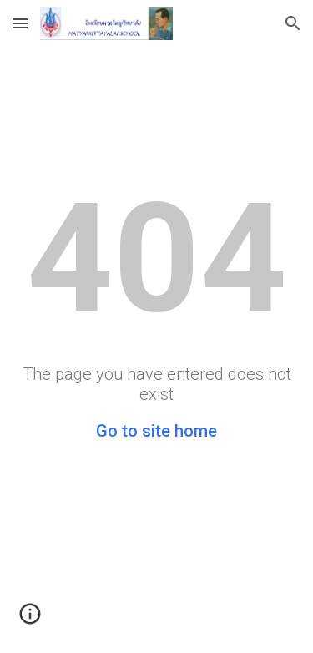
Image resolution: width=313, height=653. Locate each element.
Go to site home (156, 431)
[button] (20, 23)
